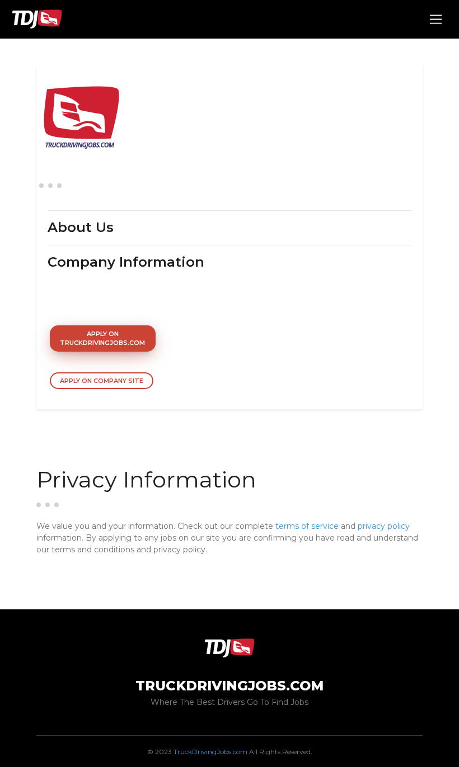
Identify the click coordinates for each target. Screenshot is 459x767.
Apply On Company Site (101, 381)
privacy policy (384, 526)
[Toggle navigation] (435, 19)
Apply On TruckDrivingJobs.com (102, 338)
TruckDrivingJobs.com (210, 751)
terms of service (307, 526)
